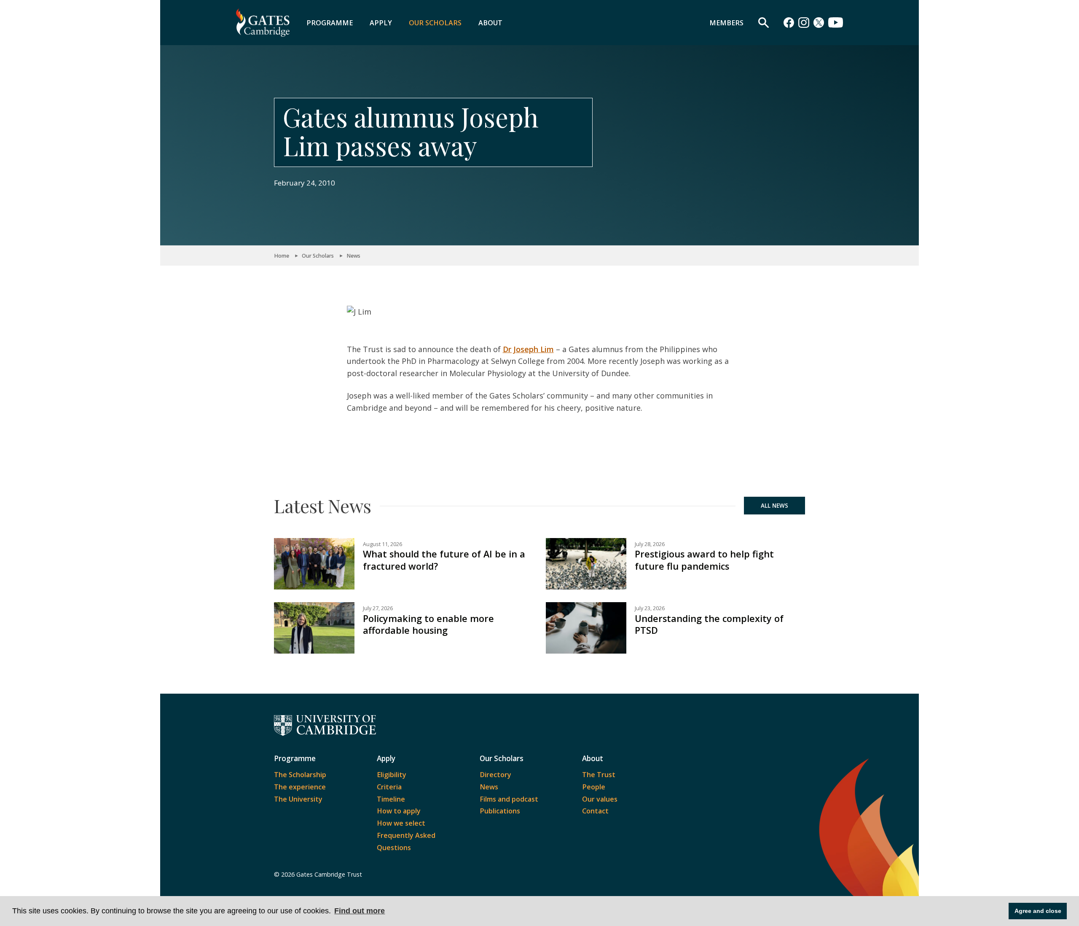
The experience (300, 786)
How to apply (399, 811)
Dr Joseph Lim (528, 349)
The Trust (598, 774)
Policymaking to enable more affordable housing (428, 624)
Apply (381, 22)
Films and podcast (509, 799)
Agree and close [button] (1038, 910)
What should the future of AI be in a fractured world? (444, 560)
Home (281, 255)
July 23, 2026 (650, 608)
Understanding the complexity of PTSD (709, 624)
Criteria (389, 786)
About (490, 22)
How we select (401, 823)
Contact (595, 811)
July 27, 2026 (378, 608)
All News (774, 505)
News (353, 255)
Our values (599, 799)
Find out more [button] (359, 911)
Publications (500, 811)
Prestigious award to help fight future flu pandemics (704, 560)
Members (726, 22)
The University (298, 799)
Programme (329, 22)
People (593, 786)
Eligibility (391, 774)
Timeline (391, 799)
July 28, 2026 (650, 544)
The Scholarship (300, 774)
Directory (495, 774)
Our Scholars (435, 22)
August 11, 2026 (382, 544)
